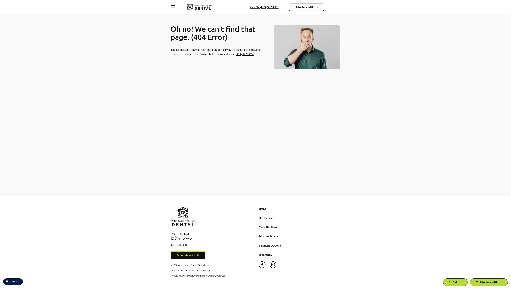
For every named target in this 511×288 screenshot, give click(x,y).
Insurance (265, 254)
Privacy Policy (177, 275)
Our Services (267, 218)
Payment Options (270, 245)
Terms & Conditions (195, 275)
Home (262, 208)
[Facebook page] (262, 264)
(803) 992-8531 (245, 54)
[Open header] (173, 7)
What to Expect (268, 236)
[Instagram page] (273, 264)
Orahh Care (220, 275)
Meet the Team (268, 227)
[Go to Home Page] (199, 7)
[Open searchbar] (337, 7)
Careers (210, 275)
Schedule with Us (306, 7)
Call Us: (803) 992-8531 (264, 7)
